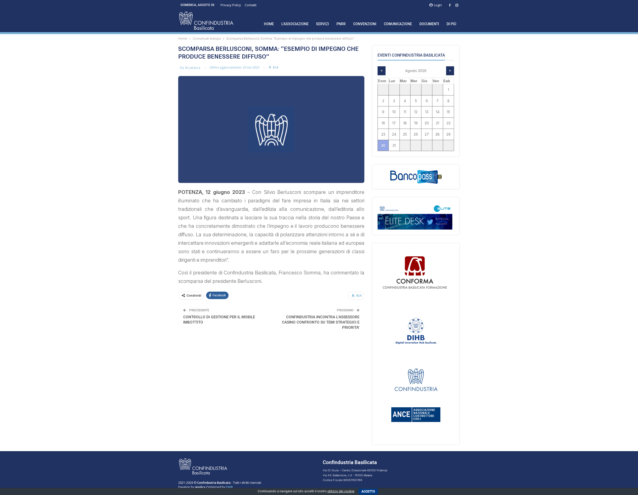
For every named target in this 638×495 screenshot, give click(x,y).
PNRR (341, 24)
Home (269, 24)
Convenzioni (364, 24)
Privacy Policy (231, 5)
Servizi (322, 24)
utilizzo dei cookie (340, 491)
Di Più (451, 24)
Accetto (368, 491)
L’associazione (295, 24)
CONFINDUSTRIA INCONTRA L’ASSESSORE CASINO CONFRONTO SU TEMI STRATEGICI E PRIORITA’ (320, 322)
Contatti (250, 5)
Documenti (429, 24)
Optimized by (210, 487)
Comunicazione (398, 24)
